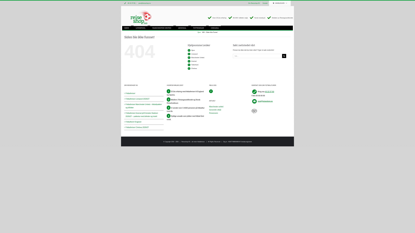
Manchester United (197, 57)
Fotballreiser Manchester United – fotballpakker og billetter (144, 106)
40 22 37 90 (131, 3)
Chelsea (194, 68)
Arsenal (193, 61)
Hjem (193, 50)
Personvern (213, 113)
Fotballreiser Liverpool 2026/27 (137, 99)
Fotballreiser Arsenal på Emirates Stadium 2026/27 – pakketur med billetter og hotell (142, 114)
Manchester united (216, 107)
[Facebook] (211, 91)
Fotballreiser (130, 93)
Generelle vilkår (215, 110)
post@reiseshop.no (144, 3)
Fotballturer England (133, 122)
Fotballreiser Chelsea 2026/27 (137, 127)
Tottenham (195, 65)
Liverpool (194, 54)
